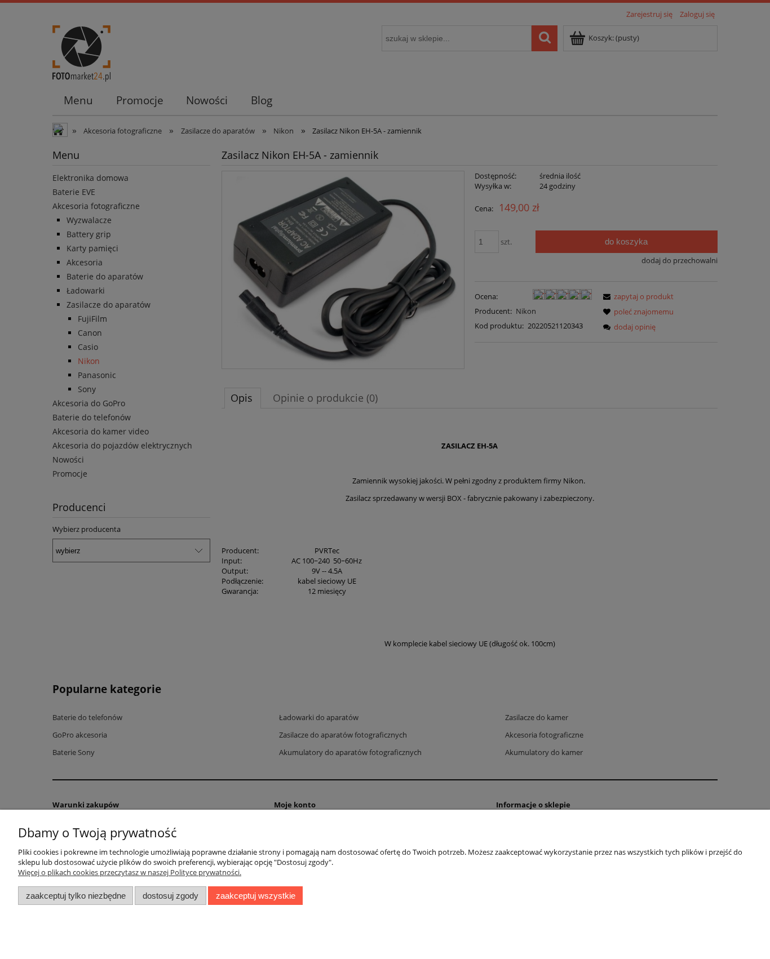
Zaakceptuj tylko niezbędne (76, 895)
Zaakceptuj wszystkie (255, 895)
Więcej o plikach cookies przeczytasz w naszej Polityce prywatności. (129, 872)
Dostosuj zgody (170, 895)
